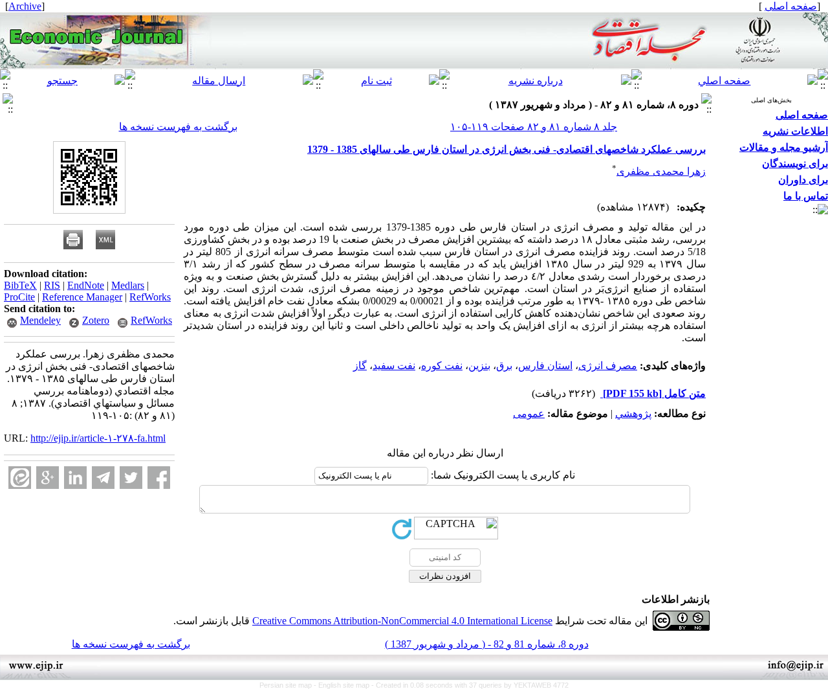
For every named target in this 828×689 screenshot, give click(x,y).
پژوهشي (633, 413)
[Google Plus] (47, 477)
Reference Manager (82, 296)
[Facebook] (158, 477)
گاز (360, 365)
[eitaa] (19, 477)
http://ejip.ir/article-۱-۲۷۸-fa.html (98, 438)
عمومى (529, 413)
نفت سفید (394, 365)
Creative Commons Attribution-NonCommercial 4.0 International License (402, 620)
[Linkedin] (75, 477)
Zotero (95, 320)
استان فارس (545, 365)
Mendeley (40, 320)
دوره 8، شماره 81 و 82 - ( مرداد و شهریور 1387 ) (487, 643)
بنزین (479, 365)
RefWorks (150, 296)
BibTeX (20, 285)
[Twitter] (131, 477)
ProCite (19, 296)
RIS (52, 285)
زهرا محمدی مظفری (661, 171)
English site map (344, 685)
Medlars (127, 285)
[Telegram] (103, 477)
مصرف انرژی (607, 365)
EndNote (85, 285)
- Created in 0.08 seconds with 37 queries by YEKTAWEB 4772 (470, 685)
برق (504, 365)
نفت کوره (442, 365)
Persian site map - (288, 685)
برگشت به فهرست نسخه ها (178, 126)
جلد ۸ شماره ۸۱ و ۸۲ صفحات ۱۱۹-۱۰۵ (533, 126)
